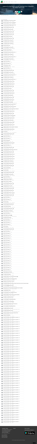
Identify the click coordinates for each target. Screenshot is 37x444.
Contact (14, 429)
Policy (14, 430)
